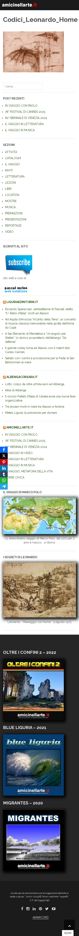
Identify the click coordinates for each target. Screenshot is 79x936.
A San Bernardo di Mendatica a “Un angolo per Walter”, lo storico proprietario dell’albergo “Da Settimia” (35, 337)
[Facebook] (4, 450)
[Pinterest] (4, 462)
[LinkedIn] (4, 468)
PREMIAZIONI (13, 213)
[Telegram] (4, 486)
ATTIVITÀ (11, 152)
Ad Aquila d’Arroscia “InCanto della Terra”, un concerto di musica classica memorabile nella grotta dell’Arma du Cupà (40, 323)
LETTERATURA (15, 176)
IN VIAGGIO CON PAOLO (21, 105)
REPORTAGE (13, 225)
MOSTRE (11, 201)
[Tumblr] (4, 474)
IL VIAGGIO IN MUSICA (20, 130)
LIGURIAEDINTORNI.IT (22, 302)
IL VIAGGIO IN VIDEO (19, 453)
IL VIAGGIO (12, 164)
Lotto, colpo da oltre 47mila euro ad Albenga (34, 384)
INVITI (9, 170)
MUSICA (10, 207)
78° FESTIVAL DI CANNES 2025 (25, 111)
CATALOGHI (13, 158)
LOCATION (12, 195)
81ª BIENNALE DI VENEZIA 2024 (26, 118)
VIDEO (9, 231)
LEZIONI (10, 182)
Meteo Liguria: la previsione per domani (31, 412)
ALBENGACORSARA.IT (22, 377)
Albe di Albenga (15, 390)
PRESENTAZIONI (15, 219)
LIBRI (8, 188)
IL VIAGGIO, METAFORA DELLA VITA (29, 471)
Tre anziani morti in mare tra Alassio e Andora (34, 406)
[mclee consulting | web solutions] (18, 288)
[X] (4, 456)
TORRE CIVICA (14, 477)
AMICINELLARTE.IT (19, 427)
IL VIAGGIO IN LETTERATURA (24, 124)
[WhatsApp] (4, 480)
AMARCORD (41, 917)
